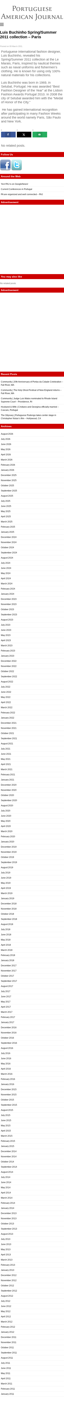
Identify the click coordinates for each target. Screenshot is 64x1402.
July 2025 (5, 501)
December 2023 (9, 599)
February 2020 (8, 836)
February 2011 (8, 1389)
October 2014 (7, 1161)
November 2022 (9, 666)
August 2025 (7, 496)
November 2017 (9, 970)
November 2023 (9, 604)
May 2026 (5, 449)
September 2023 (9, 614)
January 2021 (7, 780)
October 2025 (7, 485)
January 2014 (7, 1208)
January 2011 (7, 1394)
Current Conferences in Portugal (16, 189)
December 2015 (9, 1089)
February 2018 (8, 955)
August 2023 (7, 620)
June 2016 (6, 1058)
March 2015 (6, 1136)
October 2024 (7, 547)
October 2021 (7, 733)
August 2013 (7, 1234)
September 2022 (9, 676)
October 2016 (7, 1038)
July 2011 (5, 1363)
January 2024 (7, 594)
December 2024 (9, 537)
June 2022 (6, 692)
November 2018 (9, 909)
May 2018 (5, 940)
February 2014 (8, 1203)
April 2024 (6, 578)
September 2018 (9, 919)
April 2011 (6, 1378)
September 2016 (9, 1043)
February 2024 (8, 589)
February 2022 (8, 712)
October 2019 (7, 857)
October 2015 (7, 1100)
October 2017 (7, 976)
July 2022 (5, 687)
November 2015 (9, 1094)
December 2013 (9, 1213)
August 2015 (7, 1110)
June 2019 (6, 878)
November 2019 (9, 852)
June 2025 (6, 506)
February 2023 (8, 650)
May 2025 (5, 511)
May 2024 (5, 573)
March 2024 (6, 583)
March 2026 (6, 459)
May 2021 (5, 759)
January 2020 (7, 841)
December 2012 (9, 1275)
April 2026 (6, 454)
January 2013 (7, 1270)
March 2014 (6, 1198)
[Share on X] (24, 134)
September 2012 (9, 1291)
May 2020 (5, 821)
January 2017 (7, 1022)
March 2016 (6, 1074)
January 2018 (7, 960)
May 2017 (5, 1001)
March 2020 (6, 831)
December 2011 (8, 1337)
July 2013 (5, 1239)
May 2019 (5, 883)
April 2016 (6, 1069)
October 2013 (7, 1223)
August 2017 (7, 986)
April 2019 (6, 888)
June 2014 (6, 1182)
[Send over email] (40, 134)
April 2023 (6, 640)
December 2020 (9, 785)
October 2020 (7, 795)
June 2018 (6, 934)
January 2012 (7, 1332)
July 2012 (5, 1301)
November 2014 (9, 1156)
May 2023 (5, 635)
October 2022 (7, 671)
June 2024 (6, 568)
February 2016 (8, 1079)
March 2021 (6, 769)
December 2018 (9, 903)
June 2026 (6, 444)
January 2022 (7, 718)
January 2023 (7, 656)
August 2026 (7, 434)
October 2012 (7, 1285)
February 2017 (8, 1017)
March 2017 (6, 1012)
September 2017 (9, 981)
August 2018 (7, 924)
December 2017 (9, 965)
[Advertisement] (32, 239)
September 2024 (9, 552)
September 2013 (9, 1229)
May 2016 (5, 1063)
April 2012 (6, 1316)
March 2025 (6, 521)
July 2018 (5, 929)
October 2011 (7, 1347)
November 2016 (9, 1032)
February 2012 (8, 1327)
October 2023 (7, 609)
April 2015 (6, 1131)
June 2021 (6, 754)
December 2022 (9, 661)
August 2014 (7, 1172)
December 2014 (9, 1151)
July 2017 (5, 991)
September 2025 (9, 490)
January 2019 (7, 898)
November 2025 (9, 480)
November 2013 (9, 1218)
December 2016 (9, 1027)
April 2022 (6, 702)
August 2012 (7, 1296)
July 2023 (5, 625)
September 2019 (9, 862)
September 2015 (9, 1105)
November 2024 (9, 542)
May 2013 (5, 1249)
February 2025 (8, 527)
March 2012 (6, 1321)
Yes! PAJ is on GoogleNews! (14, 184)
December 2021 (9, 723)
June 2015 (6, 1120)
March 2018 (6, 950)
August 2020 (7, 805)
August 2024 (7, 558)
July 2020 (5, 810)
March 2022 (6, 707)
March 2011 (6, 1383)
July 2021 (5, 749)
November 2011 (8, 1342)
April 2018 (6, 945)
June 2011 (6, 1368)
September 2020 (9, 800)
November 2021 (9, 728)
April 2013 (6, 1254)
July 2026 (5, 439)
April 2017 (6, 1007)
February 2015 (8, 1141)
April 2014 (6, 1192)
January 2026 (7, 470)
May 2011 (5, 1373)
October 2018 (7, 914)
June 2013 (6, 1244)
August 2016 (7, 1048)
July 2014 (5, 1177)
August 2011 (7, 1358)
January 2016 (7, 1084)
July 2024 (5, 563)
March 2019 (6, 893)
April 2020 (6, 826)
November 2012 (9, 1280)
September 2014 (9, 1167)
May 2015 (5, 1125)
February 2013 (8, 1265)
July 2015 (5, 1115)
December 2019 (9, 847)
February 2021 (8, 774)
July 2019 (5, 872)
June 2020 (6, 816)
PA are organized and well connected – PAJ (22, 194)
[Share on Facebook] (8, 134)
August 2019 (7, 867)
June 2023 (6, 630)
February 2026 (8, 465)
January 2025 (7, 532)
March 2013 (6, 1260)
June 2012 (6, 1306)
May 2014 (5, 1187)
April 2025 (6, 516)
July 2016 (5, 1053)
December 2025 (9, 475)
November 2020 (9, 790)
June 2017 (6, 996)
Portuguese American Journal (32, 12)
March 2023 (6, 645)
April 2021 (6, 764)
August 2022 (7, 681)
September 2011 (9, 1352)
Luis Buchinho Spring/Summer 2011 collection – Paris (28, 34)
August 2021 (7, 743)
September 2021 (9, 738)
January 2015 (7, 1146)
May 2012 (5, 1311)
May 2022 (5, 697)
